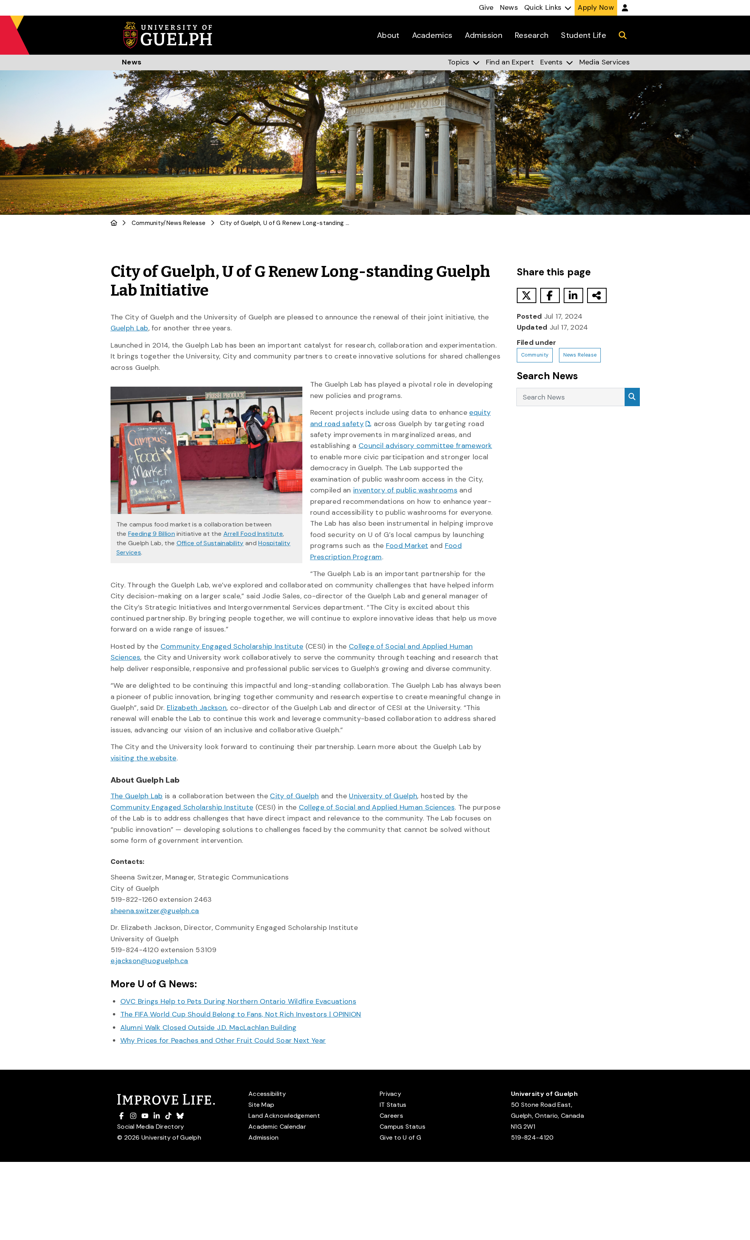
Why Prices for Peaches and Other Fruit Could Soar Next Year (223, 1040)
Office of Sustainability (210, 543)
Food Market (407, 545)
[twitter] (526, 295)
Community (148, 223)
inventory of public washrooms (405, 490)
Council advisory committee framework (425, 445)
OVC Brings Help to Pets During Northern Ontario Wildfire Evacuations (238, 1001)
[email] (597, 295)
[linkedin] (573, 295)
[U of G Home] (114, 223)
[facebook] (550, 295)
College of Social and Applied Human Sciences (377, 807)
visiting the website (144, 758)
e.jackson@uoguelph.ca (149, 960)
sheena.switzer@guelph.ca (155, 910)
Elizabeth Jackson (197, 707)
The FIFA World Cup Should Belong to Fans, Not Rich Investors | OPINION (240, 1014)
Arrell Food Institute (253, 534)
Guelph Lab (129, 328)
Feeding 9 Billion (151, 534)
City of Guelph (294, 796)
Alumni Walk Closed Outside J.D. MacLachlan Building (208, 1027)
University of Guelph (383, 796)
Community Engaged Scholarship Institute (232, 646)
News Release (186, 223)
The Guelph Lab (137, 796)
